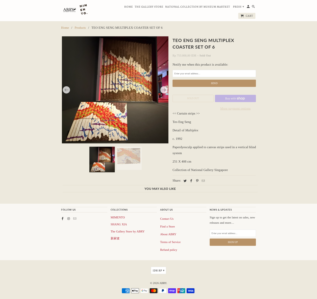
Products (80, 27)
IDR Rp (159, 270)
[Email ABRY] (75, 218)
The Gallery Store (149, 7)
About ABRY (168, 234)
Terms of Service (170, 242)
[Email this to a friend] (202, 181)
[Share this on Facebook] (190, 181)
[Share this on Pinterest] (196, 181)
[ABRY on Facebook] (63, 218)
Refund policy (168, 249)
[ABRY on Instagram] (69, 218)
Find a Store (167, 226)
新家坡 (115, 238)
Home (128, 7)
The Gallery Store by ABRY (128, 231)
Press (238, 7)
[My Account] (248, 7)
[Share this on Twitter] (184, 181)
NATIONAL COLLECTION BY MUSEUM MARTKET (197, 7)
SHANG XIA (119, 224)
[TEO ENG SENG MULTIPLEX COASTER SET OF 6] (115, 89)
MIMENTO (118, 217)
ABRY (162, 283)
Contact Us (167, 218)
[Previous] (66, 89)
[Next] (164, 89)
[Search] (253, 7)
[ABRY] (76, 9)
